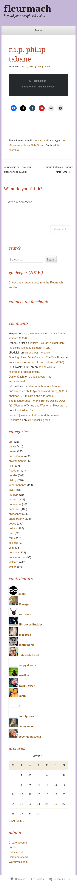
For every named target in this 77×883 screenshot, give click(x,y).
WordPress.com (18, 862)
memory (38, 140)
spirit (11, 547)
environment (16, 461)
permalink (14, 150)
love (11, 490)
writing (12, 567)
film (11, 465)
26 (55, 804)
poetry (12, 523)
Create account (18, 842)
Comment (60, 229)
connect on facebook (28, 301)
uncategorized (17, 557)
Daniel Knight (16, 376)
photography (16, 518)
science (13, 543)
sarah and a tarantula (41, 396)
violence (14, 562)
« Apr (12, 821)
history (13, 480)
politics (13, 528)
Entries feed (16, 852)
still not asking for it (24, 410)
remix (12, 538)
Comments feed (18, 857)
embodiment (16, 456)
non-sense (15, 504)
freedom (14, 470)
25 (46, 804)
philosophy (15, 514)
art (10, 441)
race (11, 533)
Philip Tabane (38, 145)
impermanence (18, 485)
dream (12, 451)
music (46, 140)
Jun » (20, 821)
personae (14, 509)
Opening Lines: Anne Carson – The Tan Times (36, 357)
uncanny (14, 552)
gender (13, 475)
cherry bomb (43, 66)
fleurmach (27, 8)
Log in (12, 847)
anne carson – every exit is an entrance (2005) (36, 362)
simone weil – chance (37, 352)
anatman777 (16, 396)
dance (12, 446)
